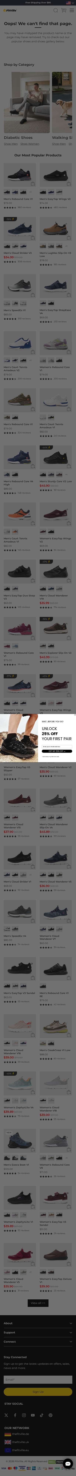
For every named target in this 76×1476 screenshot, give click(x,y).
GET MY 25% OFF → (57, 751)
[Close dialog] (75, 715)
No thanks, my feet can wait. (51, 756)
